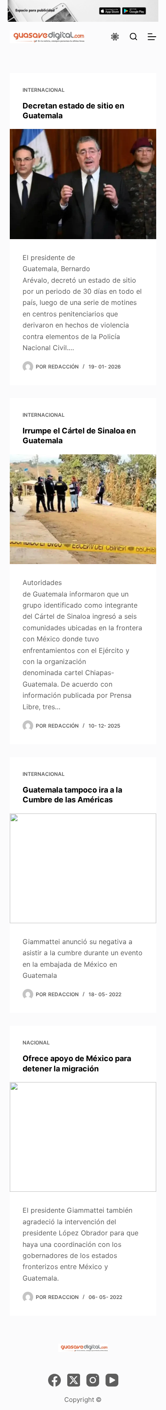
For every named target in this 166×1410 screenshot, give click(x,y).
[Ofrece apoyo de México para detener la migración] (83, 1137)
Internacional (44, 90)
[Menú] (152, 36)
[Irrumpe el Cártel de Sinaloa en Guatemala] (83, 509)
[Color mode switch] (115, 36)
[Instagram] (92, 1380)
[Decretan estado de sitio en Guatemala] (83, 184)
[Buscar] (133, 36)
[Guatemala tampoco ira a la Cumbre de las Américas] (83, 868)
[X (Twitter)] (73, 1380)
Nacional (36, 1042)
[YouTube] (112, 1380)
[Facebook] (54, 1380)
